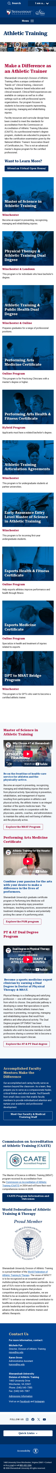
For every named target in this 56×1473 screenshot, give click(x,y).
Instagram (40, 1401)
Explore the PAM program (22, 921)
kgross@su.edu (17, 1364)
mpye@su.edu (16, 1352)
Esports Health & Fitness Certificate (27, 573)
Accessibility (23, 1450)
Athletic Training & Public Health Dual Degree (22, 309)
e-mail (11, 1465)
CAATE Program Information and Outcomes (28, 1197)
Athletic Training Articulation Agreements (27, 467)
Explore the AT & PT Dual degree (26, 1044)
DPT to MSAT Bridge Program (23, 678)
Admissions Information (20, 1396)
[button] (14, 3)
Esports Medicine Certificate (20, 627)
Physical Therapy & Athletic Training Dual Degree (25, 255)
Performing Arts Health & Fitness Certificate (28, 416)
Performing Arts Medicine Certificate (23, 362)
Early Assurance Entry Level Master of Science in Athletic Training (26, 517)
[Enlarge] (52, 45)
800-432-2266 (25, 1465)
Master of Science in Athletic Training (23, 204)
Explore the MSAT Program (23, 827)
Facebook (25, 1401)
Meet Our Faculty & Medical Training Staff (28, 1115)
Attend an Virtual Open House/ (26, 168)
